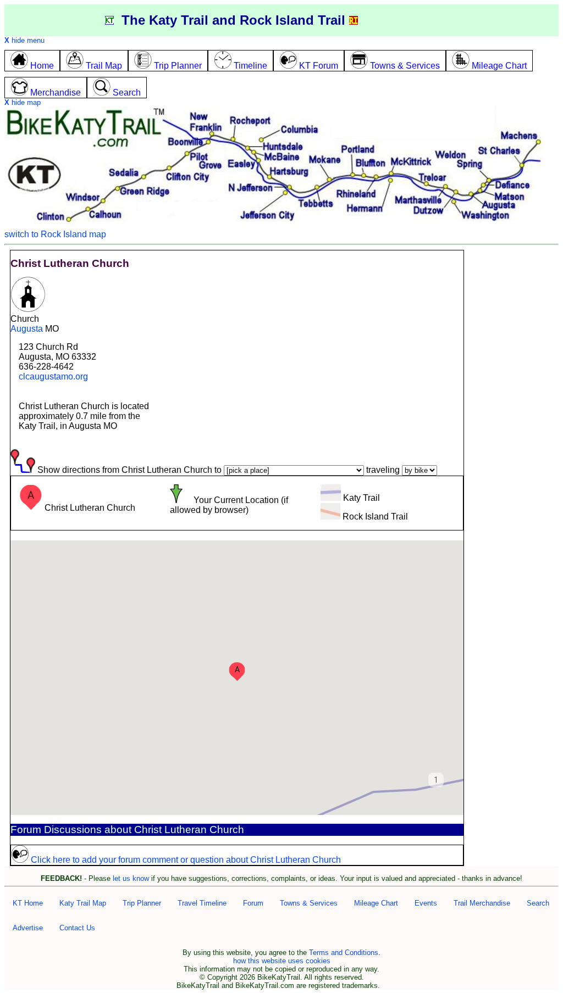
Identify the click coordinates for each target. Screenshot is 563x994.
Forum (253, 903)
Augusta (26, 328)
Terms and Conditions (343, 952)
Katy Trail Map (82, 903)
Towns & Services (309, 903)
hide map (22, 102)
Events (426, 903)
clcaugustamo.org (53, 376)
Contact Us (77, 928)
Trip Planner (142, 903)
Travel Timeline (202, 903)
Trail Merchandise (482, 903)
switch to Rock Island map (55, 234)
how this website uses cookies (281, 961)
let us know (131, 878)
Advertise (28, 928)
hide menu (24, 40)
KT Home (28, 903)
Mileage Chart (376, 903)
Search (538, 903)
